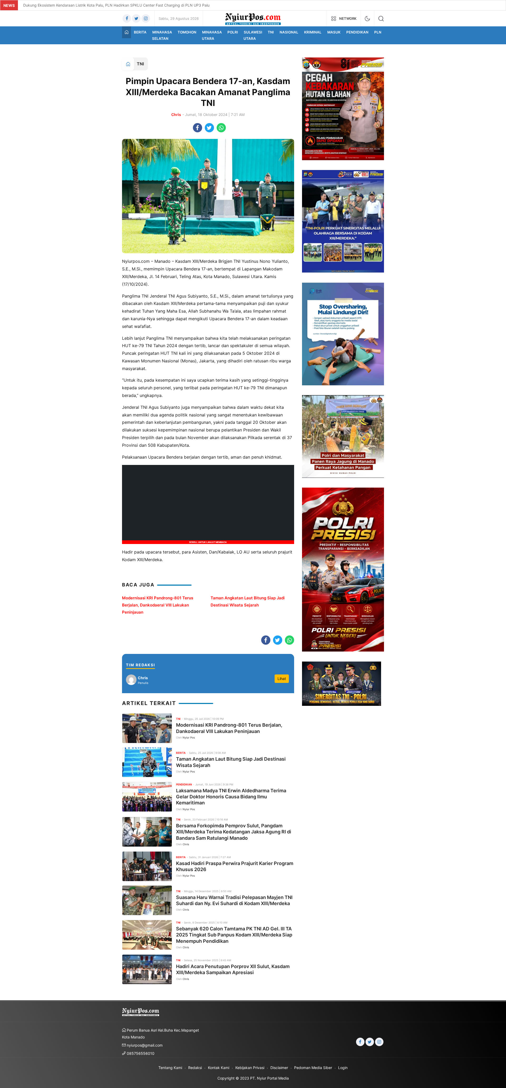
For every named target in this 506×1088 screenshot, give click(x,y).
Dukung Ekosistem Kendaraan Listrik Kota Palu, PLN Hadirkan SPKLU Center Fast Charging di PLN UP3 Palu (116, 5)
